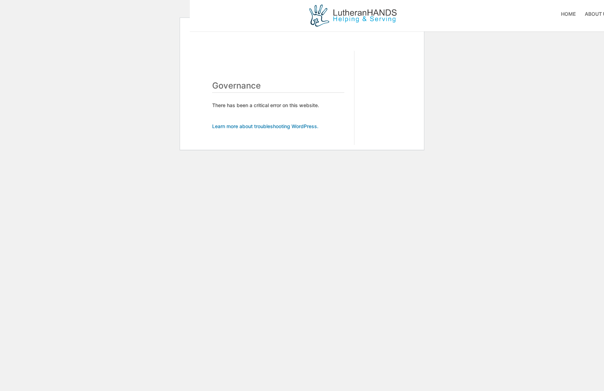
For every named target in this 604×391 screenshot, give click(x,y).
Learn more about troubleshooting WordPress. (265, 126)
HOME (568, 14)
